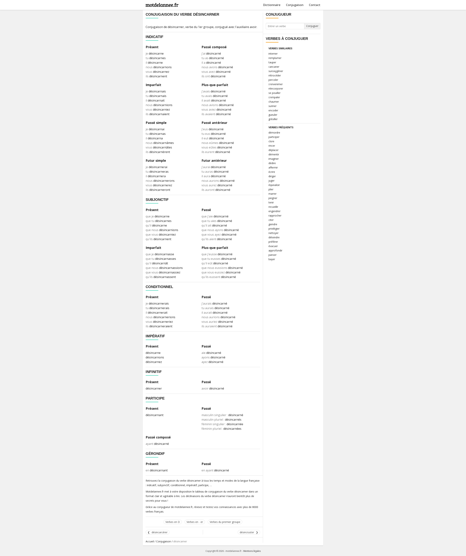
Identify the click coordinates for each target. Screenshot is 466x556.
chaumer (273, 101)
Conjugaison (294, 5)
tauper (272, 62)
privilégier (274, 228)
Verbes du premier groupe (225, 522)
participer (273, 137)
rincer (271, 145)
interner (273, 53)
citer (271, 220)
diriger (272, 176)
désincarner (176, 27)
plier (270, 189)
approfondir (275, 250)
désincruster (247, 532)
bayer (271, 259)
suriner (272, 106)
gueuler (272, 114)
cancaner (273, 66)
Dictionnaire (272, 5)
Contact (314, 5)
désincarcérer (159, 532)
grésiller (273, 119)
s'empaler (274, 97)
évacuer (273, 246)
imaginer (273, 158)
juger (271, 180)
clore (271, 141)
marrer (272, 193)
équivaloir (274, 185)
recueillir (273, 206)
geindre (272, 224)
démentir (273, 154)
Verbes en (195, 522)
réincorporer (275, 88)
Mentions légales (252, 551)
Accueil (150, 541)
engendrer (274, 211)
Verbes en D (172, 522)
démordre (274, 132)
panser (272, 255)
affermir (273, 167)
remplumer (274, 58)
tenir (271, 202)
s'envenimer (275, 84)
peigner (272, 198)
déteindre (274, 237)
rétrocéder (274, 75)
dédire (272, 163)
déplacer (273, 150)
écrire (271, 172)
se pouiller (274, 93)
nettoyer (273, 233)
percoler (273, 80)
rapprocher (274, 215)
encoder (273, 110)
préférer (273, 241)
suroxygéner (275, 71)
